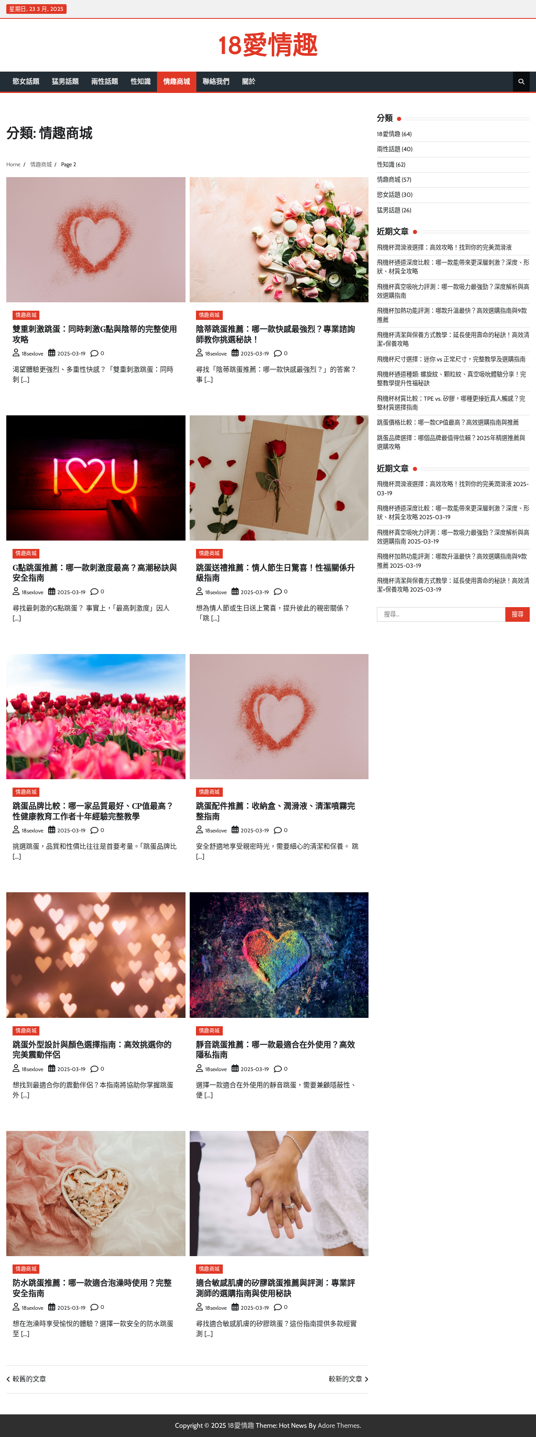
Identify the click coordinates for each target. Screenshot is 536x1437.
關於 (248, 81)
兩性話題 (104, 81)
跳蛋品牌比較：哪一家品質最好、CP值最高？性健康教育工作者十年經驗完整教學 (93, 811)
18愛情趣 (268, 45)
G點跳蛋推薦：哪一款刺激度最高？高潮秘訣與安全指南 (95, 572)
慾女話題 (26, 81)
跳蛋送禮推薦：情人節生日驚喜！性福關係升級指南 (275, 572)
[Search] (521, 81)
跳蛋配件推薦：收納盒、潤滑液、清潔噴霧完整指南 (275, 811)
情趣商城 (176, 81)
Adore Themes (339, 1425)
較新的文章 (345, 1379)
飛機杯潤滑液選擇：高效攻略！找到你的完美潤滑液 (444, 247)
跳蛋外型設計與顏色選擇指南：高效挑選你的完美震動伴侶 (92, 1049)
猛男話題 (65, 81)
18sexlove (32, 353)
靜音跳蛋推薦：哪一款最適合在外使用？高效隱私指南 (275, 1049)
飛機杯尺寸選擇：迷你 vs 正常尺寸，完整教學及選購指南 (451, 359)
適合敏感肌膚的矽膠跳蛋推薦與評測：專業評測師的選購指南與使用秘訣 (275, 1287)
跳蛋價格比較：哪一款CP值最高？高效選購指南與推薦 (448, 422)
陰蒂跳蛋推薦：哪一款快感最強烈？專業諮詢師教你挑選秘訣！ (275, 334)
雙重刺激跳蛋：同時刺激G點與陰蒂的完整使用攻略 (95, 334)
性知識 (141, 81)
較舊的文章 (29, 1379)
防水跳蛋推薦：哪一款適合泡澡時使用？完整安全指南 (92, 1287)
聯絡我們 (216, 81)
